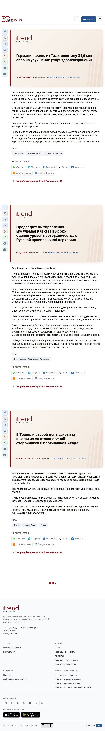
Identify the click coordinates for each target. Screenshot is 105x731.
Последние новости (12, 648)
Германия (18, 153)
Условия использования (66, 675)
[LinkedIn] (35, 703)
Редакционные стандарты (66, 660)
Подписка (7, 675)
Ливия (43, 525)
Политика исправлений (65, 664)
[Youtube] (23, 703)
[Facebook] (11, 703)
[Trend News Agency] (11, 608)
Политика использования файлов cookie (73, 687)
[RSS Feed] (41, 703)
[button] (4, 31)
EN (89, 725)
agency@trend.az (10, 634)
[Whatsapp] (5, 703)
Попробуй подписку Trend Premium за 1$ (38, 181)
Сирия (16, 525)
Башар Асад (29, 525)
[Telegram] (29, 703)
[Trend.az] (12, 19)
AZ (94, 725)
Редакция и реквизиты (65, 652)
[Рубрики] (100, 19)
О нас (57, 648)
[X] (17, 703)
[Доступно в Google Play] (30, 715)
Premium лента (10, 652)
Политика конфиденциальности (69, 679)
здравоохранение (53, 153)
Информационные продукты (16, 679)
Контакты (59, 656)
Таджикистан (34, 153)
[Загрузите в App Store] (11, 715)
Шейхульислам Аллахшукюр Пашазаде (31, 359)
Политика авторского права (67, 683)
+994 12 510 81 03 (10, 631)
